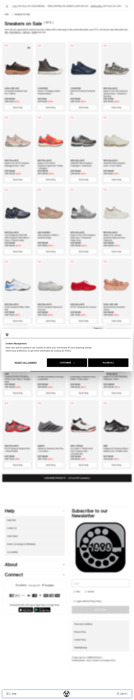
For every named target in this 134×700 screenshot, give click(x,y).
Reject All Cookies (26, 362)
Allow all (108, 362)
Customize (65, 362)
